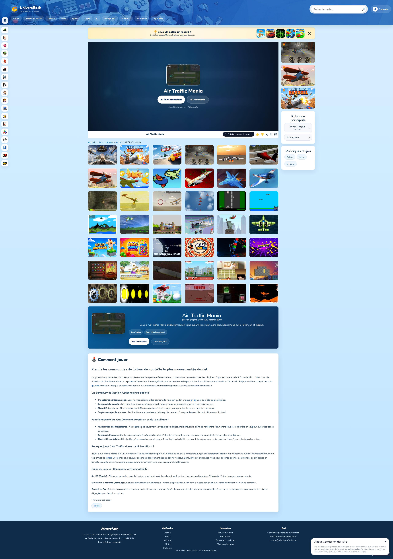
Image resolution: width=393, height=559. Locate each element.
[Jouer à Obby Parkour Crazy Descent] (290, 33)
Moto (63, 18)
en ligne (290, 164)
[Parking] (4, 147)
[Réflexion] (4, 45)
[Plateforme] (4, 69)
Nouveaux (142, 18)
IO (97, 18)
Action (16, 18)
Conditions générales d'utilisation (283, 532)
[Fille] (4, 100)
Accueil (91, 142)
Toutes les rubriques (225, 540)
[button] (238, 134)
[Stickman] (4, 61)
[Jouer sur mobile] (275, 134)
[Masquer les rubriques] (5, 20)
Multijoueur (109, 18)
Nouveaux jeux (225, 532)
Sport (75, 18)
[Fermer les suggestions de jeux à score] (309, 33)
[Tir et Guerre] (4, 30)
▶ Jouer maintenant (171, 99)
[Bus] (4, 163)
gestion (95, 385)
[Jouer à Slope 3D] (280, 33)
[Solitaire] (4, 124)
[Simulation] (4, 108)
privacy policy (354, 549)
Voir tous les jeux (225, 544)
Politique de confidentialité (283, 536)
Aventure (126, 18)
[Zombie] (4, 53)
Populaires (158, 18)
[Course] (4, 84)
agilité (97, 505)
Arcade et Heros (33, 18)
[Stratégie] (4, 116)
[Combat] (4, 77)
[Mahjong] (4, 37)
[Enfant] (4, 92)
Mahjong (167, 548)
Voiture (51, 18)
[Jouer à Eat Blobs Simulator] (300, 33)
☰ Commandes (197, 99)
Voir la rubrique (139, 341)
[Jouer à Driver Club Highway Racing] (270, 33)
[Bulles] (4, 131)
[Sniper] (4, 139)
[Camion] (4, 155)
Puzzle (87, 18)
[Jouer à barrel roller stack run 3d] (261, 33)
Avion (118, 142)
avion (193, 399)
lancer (109, 457)
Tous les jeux (160, 341)
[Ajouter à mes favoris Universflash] (271, 134)
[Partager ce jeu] (266, 134)
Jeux (101, 142)
